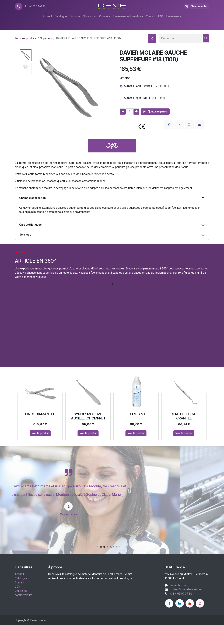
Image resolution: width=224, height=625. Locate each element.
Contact (19, 582)
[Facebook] (168, 124)
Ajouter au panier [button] (157, 111)
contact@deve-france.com (186, 589)
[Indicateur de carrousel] (97, 546)
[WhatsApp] (189, 124)
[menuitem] (47, 16)
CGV (17, 586)
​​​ (112, 145)
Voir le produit (40, 433)
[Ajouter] (136, 111)
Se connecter (199, 6)
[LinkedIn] (179, 124)
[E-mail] (199, 124)
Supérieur (46, 38)
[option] (112, 408)
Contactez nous (179, 585)
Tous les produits (25, 38)
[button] (18, 6)
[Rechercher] (205, 38)
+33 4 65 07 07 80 (181, 593)
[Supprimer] (123, 111)
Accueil (19, 574)
